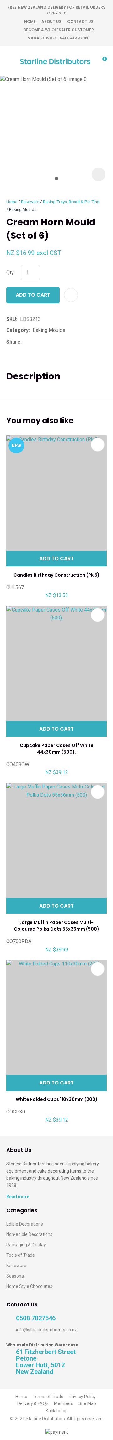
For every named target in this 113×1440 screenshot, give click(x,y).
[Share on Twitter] (34, 342)
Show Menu (10, 60)
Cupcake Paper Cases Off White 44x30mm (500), (57, 748)
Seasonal (15, 1275)
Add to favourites (98, 445)
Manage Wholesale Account (58, 38)
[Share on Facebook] (25, 342)
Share (13, 342)
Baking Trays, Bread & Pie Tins (71, 201)
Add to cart (33, 295)
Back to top (57, 1410)
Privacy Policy (82, 1396)
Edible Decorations (24, 1224)
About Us (51, 21)
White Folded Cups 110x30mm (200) (57, 1099)
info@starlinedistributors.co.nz (46, 1329)
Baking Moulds (22, 209)
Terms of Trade (48, 1396)
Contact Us (80, 21)
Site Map (87, 1403)
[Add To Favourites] (71, 295)
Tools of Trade (20, 1255)
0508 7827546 (36, 1318)
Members (63, 1403)
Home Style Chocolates (29, 1286)
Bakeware (30, 201)
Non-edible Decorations (29, 1234)
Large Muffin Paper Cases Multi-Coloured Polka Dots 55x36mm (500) (56, 925)
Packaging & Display (26, 1244)
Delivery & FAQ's (33, 1403)
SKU (11, 319)
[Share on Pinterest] (53, 342)
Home (30, 21)
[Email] (43, 342)
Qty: (10, 273)
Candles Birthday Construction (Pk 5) (56, 575)
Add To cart (56, 558)
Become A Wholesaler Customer (59, 29)
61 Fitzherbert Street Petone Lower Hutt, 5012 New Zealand (46, 1362)
